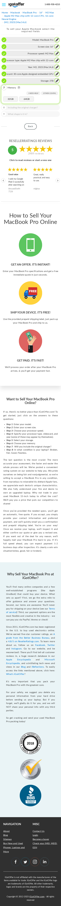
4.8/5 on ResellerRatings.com (23, 641)
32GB (10, 99)
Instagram (16, 649)
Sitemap (7, 839)
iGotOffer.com (37, 896)
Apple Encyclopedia (18, 659)
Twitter (51, 645)
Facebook (40, 645)
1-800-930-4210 (52, 5)
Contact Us (38, 831)
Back (30, 126)
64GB (27, 99)
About (6, 831)
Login (35, 835)
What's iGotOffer (15, 674)
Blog (23, 667)
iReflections (38, 667)
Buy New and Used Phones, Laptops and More (14, 847)
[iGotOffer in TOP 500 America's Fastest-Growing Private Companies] (30, 743)
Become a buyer (41, 839)
